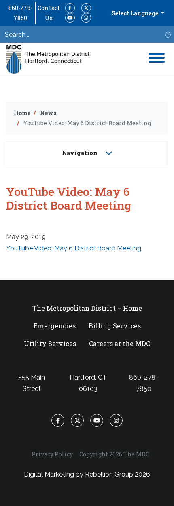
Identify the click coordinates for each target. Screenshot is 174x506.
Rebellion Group (109, 474)
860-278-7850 (20, 13)
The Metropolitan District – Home (87, 308)
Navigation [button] (80, 153)
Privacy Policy (52, 454)
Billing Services (115, 325)
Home (22, 113)
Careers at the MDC (119, 343)
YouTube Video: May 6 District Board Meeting (73, 248)
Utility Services (50, 343)
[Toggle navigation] (156, 59)
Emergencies (55, 325)
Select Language (135, 13)
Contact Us (49, 13)
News (48, 113)
